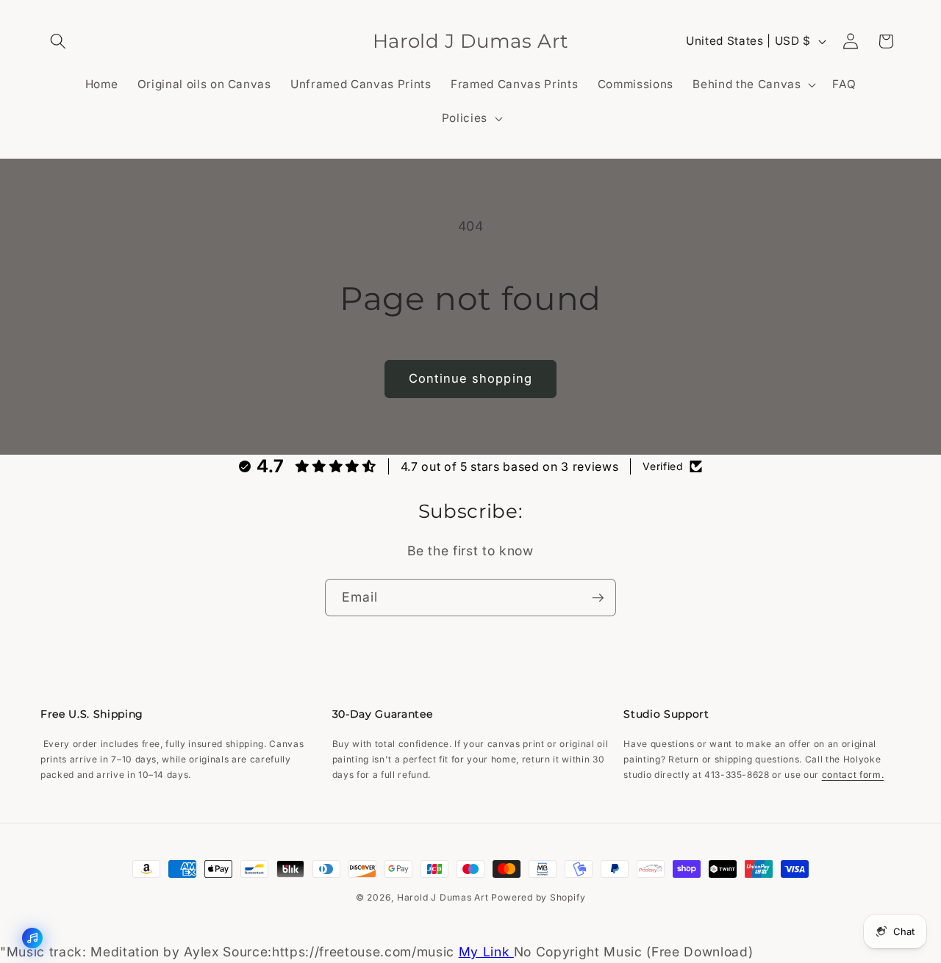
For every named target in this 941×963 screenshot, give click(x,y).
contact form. (853, 774)
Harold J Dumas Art (444, 897)
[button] (58, 41)
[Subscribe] (597, 598)
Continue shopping (470, 378)
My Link (486, 951)
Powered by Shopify (538, 897)
